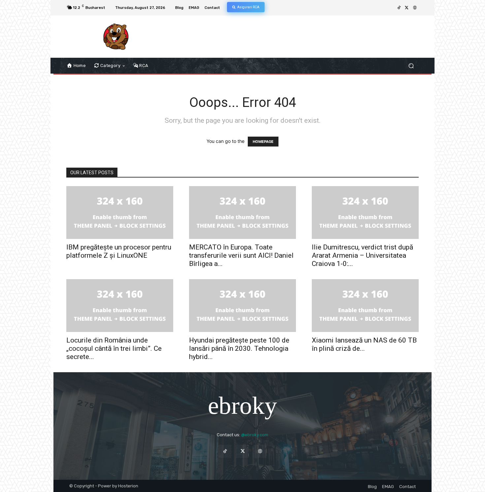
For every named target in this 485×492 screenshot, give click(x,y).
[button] (411, 66)
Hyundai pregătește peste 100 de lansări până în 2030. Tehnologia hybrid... (239, 348)
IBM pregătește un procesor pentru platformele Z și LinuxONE (118, 251)
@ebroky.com (254, 434)
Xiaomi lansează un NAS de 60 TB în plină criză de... (364, 344)
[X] (407, 8)
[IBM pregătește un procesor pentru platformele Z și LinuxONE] (119, 212)
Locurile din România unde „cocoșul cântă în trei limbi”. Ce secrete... (114, 348)
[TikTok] (399, 8)
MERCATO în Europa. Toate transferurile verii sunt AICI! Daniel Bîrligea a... (241, 255)
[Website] (415, 8)
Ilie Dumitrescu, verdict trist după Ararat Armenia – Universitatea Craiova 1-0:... (362, 255)
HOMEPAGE (263, 141)
